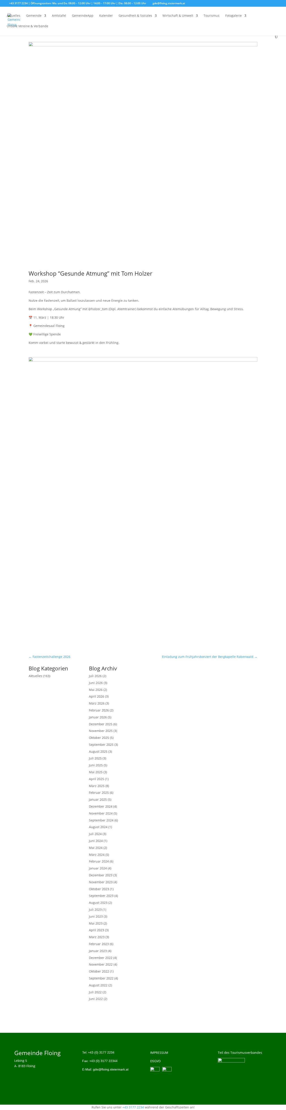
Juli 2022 (95, 992)
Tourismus (211, 16)
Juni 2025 (96, 765)
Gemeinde (34, 16)
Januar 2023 (98, 951)
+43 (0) (101, 1052)
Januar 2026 (98, 717)
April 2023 (96, 930)
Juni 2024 (96, 841)
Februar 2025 (99, 792)
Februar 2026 (99, 710)
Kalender (106, 16)
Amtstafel (59, 16)
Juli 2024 (95, 834)
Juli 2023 (95, 909)
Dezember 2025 (100, 724)
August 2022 (98, 985)
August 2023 (98, 902)
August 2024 (98, 827)
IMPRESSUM (159, 1052)
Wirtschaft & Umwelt (177, 16)
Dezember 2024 (100, 806)
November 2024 (101, 813)
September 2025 (101, 744)
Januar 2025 (98, 799)
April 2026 (96, 696)
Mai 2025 (96, 772)
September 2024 (101, 820)
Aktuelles (13, 16)
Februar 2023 (99, 944)
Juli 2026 (95, 676)
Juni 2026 (96, 683)
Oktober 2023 (99, 889)
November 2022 (101, 964)
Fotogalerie (233, 16)
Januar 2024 (98, 868)
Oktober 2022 (99, 971)
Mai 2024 (96, 848)
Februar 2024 (99, 861)
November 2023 (101, 882)
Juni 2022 (96, 999)
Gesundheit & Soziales (135, 16)
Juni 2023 (96, 916)
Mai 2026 (96, 690)
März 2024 (97, 854)
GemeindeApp (82, 16)
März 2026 (97, 703)
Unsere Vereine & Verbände (27, 26)
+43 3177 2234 (133, 1107)
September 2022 (101, 978)
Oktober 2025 (99, 738)
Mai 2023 (96, 923)
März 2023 (97, 937)
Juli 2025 (95, 758)
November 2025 (101, 731)
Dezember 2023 (100, 875)
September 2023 (101, 896)
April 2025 (96, 779)
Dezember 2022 (100, 958)
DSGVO (155, 1061)
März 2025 (97, 786)
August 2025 (98, 751)
